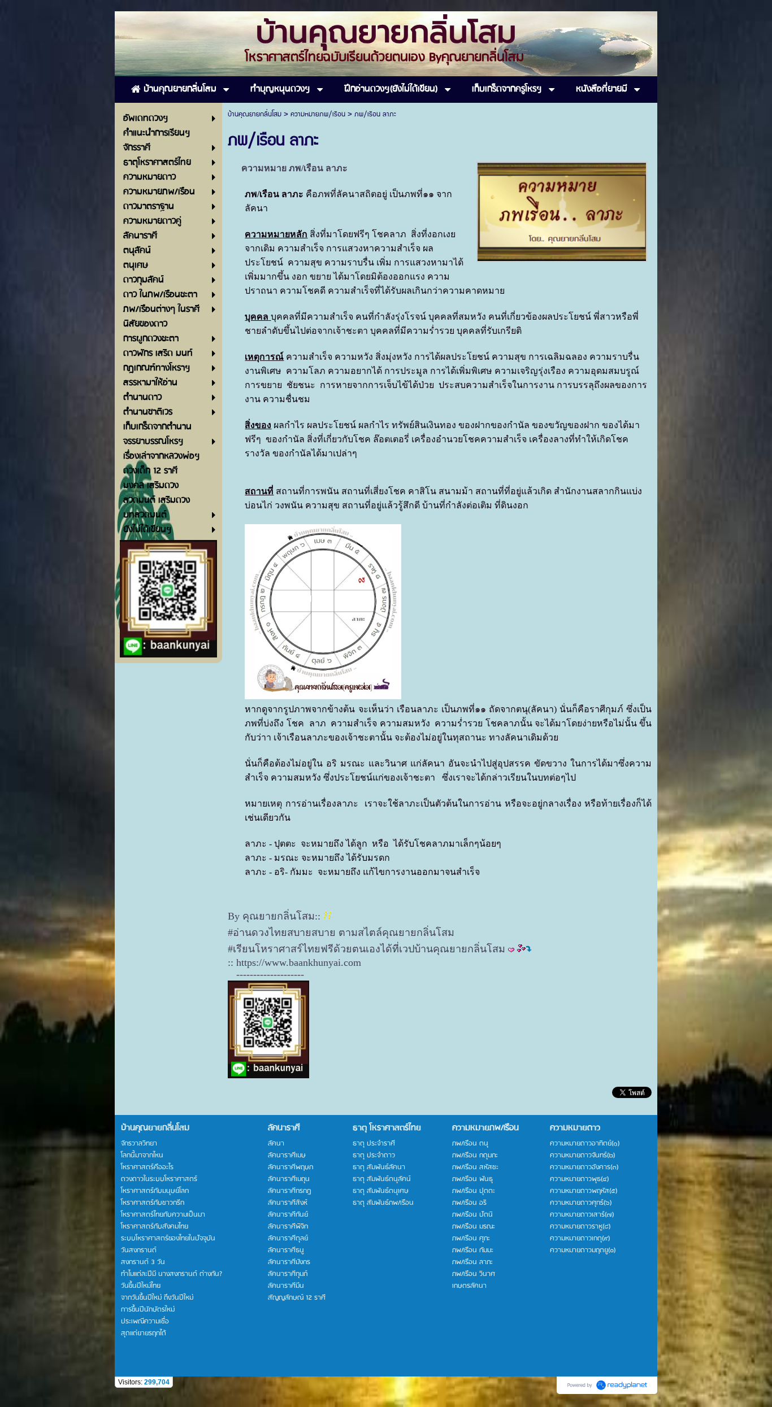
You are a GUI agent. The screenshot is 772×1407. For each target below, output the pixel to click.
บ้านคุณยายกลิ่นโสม (254, 114)
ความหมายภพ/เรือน (317, 114)
